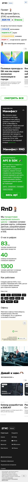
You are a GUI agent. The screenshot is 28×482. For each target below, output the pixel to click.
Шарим (3, 437)
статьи (4, 29)
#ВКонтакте (16, 444)
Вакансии (3, 444)
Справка (3, 468)
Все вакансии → (7, 377)
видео (4, 40)
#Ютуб (15, 440)
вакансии (11, 142)
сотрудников (7, 36)
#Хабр (15, 437)
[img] (8, 29)
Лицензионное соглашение (8, 464)
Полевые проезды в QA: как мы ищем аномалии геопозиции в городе (12, 74)
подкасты (6, 33)
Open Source (4, 448)
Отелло (18, 20)
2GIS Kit (6, 20)
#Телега (15, 448)
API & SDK (3, 440)
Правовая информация (7, 461)
